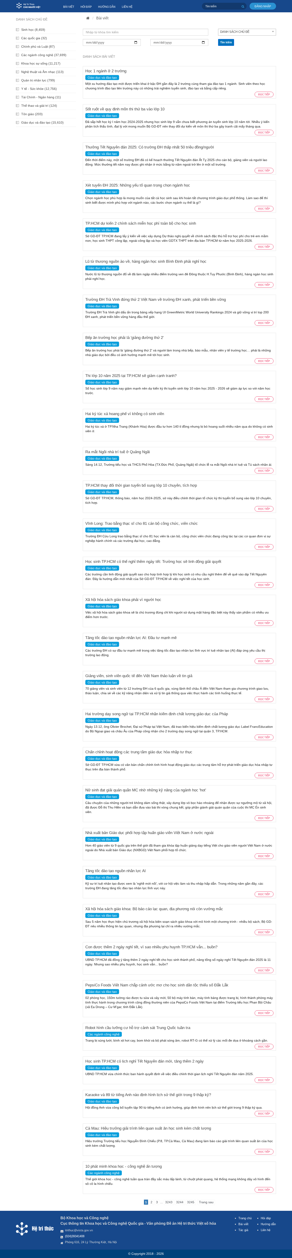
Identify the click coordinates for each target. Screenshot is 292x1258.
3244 (179, 1202)
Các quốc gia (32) (34, 38)
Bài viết (68, 6)
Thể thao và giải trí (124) (39, 105)
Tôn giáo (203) (32, 114)
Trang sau (206, 1202)
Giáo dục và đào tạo (102, 77)
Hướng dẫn (106, 6)
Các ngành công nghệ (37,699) (43, 55)
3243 (168, 1202)
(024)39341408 (74, 1236)
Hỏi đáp (86, 6)
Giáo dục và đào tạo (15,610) (42, 122)
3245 (190, 1202)
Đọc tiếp (264, 94)
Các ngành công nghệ (104, 1034)
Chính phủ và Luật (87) (38, 46)
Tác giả (243, 1230)
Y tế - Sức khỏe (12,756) (39, 89)
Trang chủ (245, 1218)
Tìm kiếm (226, 42)
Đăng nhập (263, 6)
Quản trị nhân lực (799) (38, 80)
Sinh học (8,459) (33, 29)
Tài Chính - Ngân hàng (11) (41, 97)
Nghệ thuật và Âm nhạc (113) (42, 72)
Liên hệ (127, 6)
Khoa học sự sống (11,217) (40, 63)
